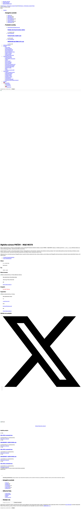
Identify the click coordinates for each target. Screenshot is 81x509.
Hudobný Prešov (8, 75)
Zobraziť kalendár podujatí (40, 426)
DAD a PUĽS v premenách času (6, 435)
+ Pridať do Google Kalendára (8, 257)
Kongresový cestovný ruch (10, 64)
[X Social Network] (42, 386)
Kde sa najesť (7, 61)
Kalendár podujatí (6, 1)
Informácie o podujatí (4, 438)
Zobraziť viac (2, 469)
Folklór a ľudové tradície (10, 72)
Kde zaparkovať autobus (10, 65)
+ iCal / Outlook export (7, 258)
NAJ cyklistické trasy (9, 49)
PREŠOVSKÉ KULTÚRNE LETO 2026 (16, 41)
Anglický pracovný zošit (9, 70)
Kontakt (5, 81)
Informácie (10, 16)
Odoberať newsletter (17, 502)
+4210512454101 (6, 301)
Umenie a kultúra (11, 21)
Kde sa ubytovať (8, 62)
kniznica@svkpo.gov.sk (7, 306)
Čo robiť (5, 46)
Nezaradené (10, 17)
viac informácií (68, 504)
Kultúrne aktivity (8, 48)
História (9, 15)
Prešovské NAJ (8, 77)
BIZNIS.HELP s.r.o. (47, 505)
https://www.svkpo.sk (7, 284)
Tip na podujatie (11, 18)
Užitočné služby (8, 67)
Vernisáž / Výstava (6, 289)
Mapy (6, 68)
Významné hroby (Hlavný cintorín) (12, 80)
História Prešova (8, 74)
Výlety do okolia (8, 54)
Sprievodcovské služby (9, 66)
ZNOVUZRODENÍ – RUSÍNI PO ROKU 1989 (8, 442)
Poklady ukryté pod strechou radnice (16, 30)
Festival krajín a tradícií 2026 (14, 35)
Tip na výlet (10, 20)
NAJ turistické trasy (9, 50)
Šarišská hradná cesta (9, 55)
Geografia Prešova (8, 73)
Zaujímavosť (10, 22)
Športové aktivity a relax (10, 51)
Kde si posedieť (8, 63)
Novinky (5, 10)
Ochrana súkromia (8, 497)
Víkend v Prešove (8, 53)
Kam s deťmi (7, 47)
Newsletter (7, 495)
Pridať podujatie (6, 2)
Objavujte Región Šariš (7, 3)
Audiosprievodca (8, 57)
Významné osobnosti (9, 79)
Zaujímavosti (5, 71)
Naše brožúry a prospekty (10, 58)
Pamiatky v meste (8, 76)
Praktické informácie (7, 56)
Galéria (6, 59)
